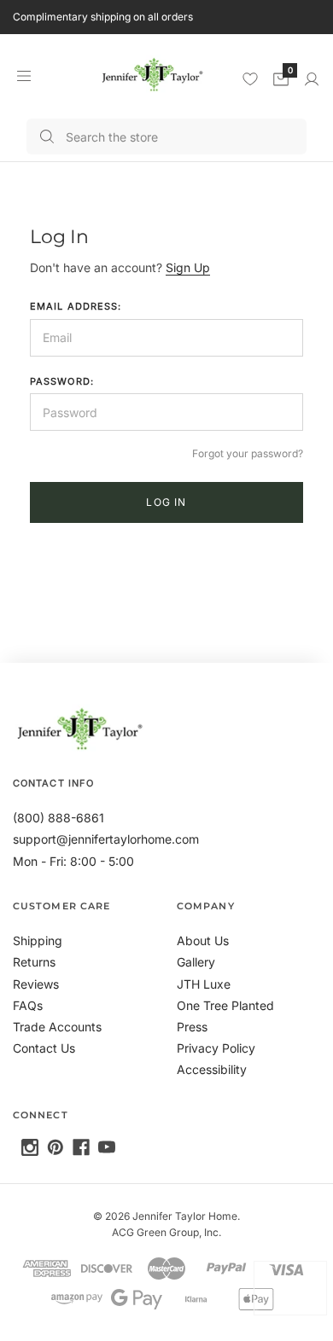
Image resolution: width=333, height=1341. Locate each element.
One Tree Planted (225, 1005)
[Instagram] (29, 1147)
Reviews (36, 984)
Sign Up (188, 267)
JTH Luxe (204, 984)
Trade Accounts (57, 1026)
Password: (62, 381)
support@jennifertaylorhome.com (106, 839)
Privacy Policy (216, 1048)
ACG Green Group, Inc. (166, 1232)
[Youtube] (106, 1147)
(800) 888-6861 (58, 817)
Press (192, 1026)
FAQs (28, 1005)
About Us (203, 940)
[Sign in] (311, 79)
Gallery (196, 962)
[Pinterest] (55, 1147)
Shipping (37, 940)
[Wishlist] (250, 78)
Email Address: (75, 306)
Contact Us (44, 1048)
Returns (34, 962)
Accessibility (212, 1069)
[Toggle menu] (23, 75)
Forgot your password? (247, 453)
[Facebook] (81, 1147)
